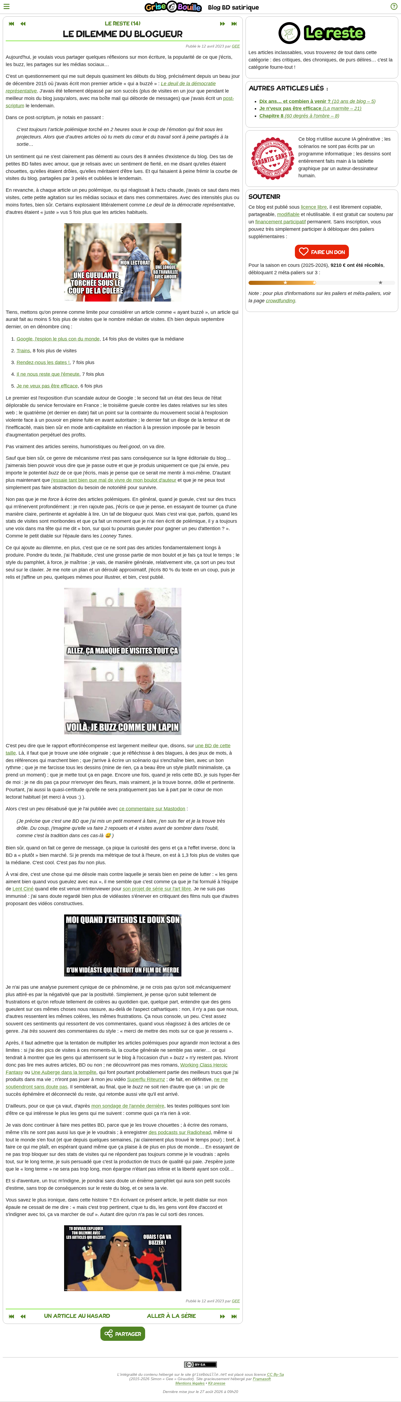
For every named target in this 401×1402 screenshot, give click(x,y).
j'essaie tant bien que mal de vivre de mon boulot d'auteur (113, 480)
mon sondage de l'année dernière (127, 1106)
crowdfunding (280, 300)
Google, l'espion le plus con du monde (58, 339)
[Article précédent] (23, 23)
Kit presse (216, 1383)
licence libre (314, 207)
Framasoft (262, 1379)
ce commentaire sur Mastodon (152, 808)
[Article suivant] (222, 23)
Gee (236, 46)
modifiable (288, 214)
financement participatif (280, 222)
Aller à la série (171, 1316)
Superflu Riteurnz (146, 1079)
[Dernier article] (234, 23)
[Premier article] (11, 23)
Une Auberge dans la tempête (63, 1072)
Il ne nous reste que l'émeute (48, 374)
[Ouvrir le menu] (7, 7)
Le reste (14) (122, 24)
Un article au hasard (77, 1316)
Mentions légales (190, 1383)
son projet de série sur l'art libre (157, 889)
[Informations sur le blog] (394, 7)
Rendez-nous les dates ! (43, 362)
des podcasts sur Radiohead (180, 1132)
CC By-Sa (275, 1374)
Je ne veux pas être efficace (47, 386)
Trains (23, 350)
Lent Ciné (23, 889)
